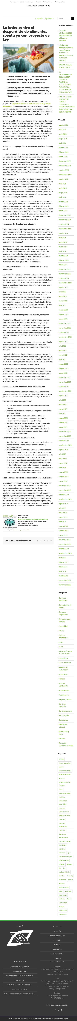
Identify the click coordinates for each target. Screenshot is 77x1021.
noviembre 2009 (65, 585)
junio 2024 (63, 242)
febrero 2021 (63, 423)
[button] (49, 6)
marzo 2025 (63, 202)
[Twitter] (55, 1010)
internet (69, 864)
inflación (62, 864)
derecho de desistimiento (63, 835)
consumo (62, 819)
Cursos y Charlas (57, 954)
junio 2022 (63, 350)
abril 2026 (62, 143)
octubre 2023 (64, 278)
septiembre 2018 (65, 553)
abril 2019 (62, 522)
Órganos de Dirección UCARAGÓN (20, 976)
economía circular (65, 841)
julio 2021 (62, 400)
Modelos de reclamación (63, 668)
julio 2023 (62, 292)
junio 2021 (63, 405)
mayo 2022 (63, 355)
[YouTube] (58, 1010)
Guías (61, 642)
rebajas (70, 880)
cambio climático (64, 793)
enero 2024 (63, 265)
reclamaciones (63, 887)
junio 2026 (63, 134)
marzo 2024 (63, 256)
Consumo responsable (19, 530)
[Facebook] (53, 1010)
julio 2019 (62, 508)
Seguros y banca (65, 699)
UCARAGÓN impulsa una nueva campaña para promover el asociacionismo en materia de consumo (66, 52)
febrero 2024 (63, 260)
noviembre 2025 (65, 166)
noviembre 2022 (65, 328)
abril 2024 (62, 251)
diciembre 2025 (64, 161)
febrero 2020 (63, 477)
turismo (61, 906)
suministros (63, 895)
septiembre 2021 (65, 391)
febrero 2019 (63, 531)
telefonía (62, 899)
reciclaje (61, 883)
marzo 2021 (63, 418)
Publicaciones (64, 690)
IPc (60, 868)
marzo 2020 (63, 472)
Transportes (63, 903)
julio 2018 (62, 558)
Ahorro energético (64, 763)
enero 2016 (63, 567)
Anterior (40, 19)
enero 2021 (63, 427)
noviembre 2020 (65, 436)
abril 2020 (62, 468)
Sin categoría (64, 715)
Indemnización (64, 860)
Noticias (28, 530)
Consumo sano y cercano (65, 620)
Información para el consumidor (65, 652)
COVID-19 (62, 830)
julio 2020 (62, 454)
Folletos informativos (63, 636)
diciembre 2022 (64, 323)
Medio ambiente (65, 663)
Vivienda (62, 739)
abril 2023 (62, 305)
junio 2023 (63, 296)
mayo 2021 (63, 409)
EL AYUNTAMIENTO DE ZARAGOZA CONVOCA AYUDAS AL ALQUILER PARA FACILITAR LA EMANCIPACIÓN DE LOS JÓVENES (65, 82)
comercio (62, 797)
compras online (64, 812)
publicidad (62, 880)
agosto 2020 (63, 450)
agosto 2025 (63, 179)
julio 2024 (62, 238)
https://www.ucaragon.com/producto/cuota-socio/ (33, 519)
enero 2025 (63, 211)
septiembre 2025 (65, 175)
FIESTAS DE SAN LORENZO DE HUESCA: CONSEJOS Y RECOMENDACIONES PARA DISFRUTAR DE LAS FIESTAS (67, 104)
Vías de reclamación (57, 936)
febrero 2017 (63, 562)
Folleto (61, 631)
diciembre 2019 (64, 486)
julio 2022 (62, 346)
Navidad (61, 876)
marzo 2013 (63, 576)
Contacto (57, 958)
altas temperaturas (65, 771)
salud (60, 891)
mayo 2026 (63, 139)
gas (69, 853)
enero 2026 (63, 157)
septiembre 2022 (65, 337)
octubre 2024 (64, 224)
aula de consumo (64, 774)
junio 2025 (63, 188)
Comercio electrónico (63, 599)
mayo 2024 (63, 247)
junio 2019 (63, 513)
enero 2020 (63, 481)
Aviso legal (20, 980)
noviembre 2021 (65, 382)
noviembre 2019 (65, 490)
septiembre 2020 (65, 445)
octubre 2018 (64, 549)
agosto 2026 (63, 125)
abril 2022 (62, 359)
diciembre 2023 (64, 269)
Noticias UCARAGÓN (63, 684)
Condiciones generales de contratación (20, 994)
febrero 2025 (63, 206)
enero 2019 (63, 535)
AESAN (61, 759)
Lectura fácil (63, 658)
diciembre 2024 (64, 215)
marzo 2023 (63, 310)
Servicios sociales (65, 711)
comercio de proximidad (63, 802)
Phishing (70, 876)
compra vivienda (64, 816)
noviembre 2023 (65, 274)
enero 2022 (63, 373)
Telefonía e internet (63, 725)
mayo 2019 (63, 517)
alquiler (61, 767)
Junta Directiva (20, 971)
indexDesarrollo (64, 1018)
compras (62, 808)
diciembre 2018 (64, 540)
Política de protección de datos (20, 985)
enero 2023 (63, 319)
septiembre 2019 (65, 499)
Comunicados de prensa (65, 606)
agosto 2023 (63, 287)
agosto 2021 (63, 395)
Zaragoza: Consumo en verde (66, 744)
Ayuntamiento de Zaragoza (64, 783)
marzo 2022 (63, 364)
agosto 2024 (63, 233)
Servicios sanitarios (62, 705)
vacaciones (62, 914)
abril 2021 (62, 414)
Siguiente (48, 19)
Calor (60, 789)
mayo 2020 (63, 463)
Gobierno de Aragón (65, 857)
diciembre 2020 (64, 432)
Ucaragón (57, 931)
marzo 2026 (63, 148)
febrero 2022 (63, 368)
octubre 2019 (64, 495)
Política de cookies (20, 989)
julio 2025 (62, 184)
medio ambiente (64, 872)
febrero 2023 (63, 314)
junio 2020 (63, 459)
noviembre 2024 (65, 220)
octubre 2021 (64, 386)
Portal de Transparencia (20, 967)
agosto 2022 (63, 341)
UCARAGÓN (63, 910)
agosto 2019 (63, 504)
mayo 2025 (63, 193)
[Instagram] (61, 1010)
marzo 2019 (63, 526)
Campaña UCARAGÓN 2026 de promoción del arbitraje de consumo (65, 35)
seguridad (68, 891)
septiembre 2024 (65, 229)
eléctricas (62, 849)
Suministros (63, 720)
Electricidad (63, 626)
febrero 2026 (63, 152)
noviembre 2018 (65, 544)
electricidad (62, 845)
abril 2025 (62, 197)
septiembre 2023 (65, 283)
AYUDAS (61, 778)
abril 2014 (62, 571)
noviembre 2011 (65, 580)
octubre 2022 (64, 332)
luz (64, 868)
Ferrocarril (62, 853)
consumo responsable (63, 824)
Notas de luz (63, 674)
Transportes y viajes (64, 733)
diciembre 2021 (64, 377)
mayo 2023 (63, 301)
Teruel (69, 899)
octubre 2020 (64, 441)
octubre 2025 (64, 170)
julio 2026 (62, 130)
